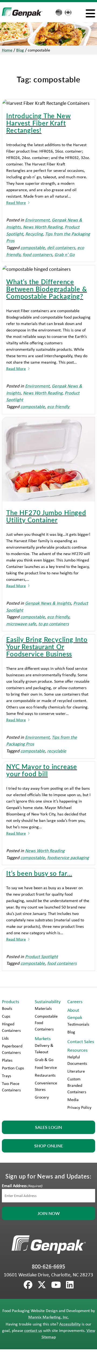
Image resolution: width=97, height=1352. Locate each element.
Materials (43, 1008)
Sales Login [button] (48, 1127)
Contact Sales (80, 1041)
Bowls (7, 1008)
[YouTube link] (56, 1285)
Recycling (34, 234)
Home (7, 50)
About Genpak (74, 1014)
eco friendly (58, 406)
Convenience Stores (46, 1086)
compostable (32, 247)
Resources (77, 1050)
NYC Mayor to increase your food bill (41, 770)
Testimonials (78, 1024)
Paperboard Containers (12, 1049)
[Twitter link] (41, 1285)
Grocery (42, 1097)
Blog (20, 50)
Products (10, 1001)
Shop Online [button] (48, 1146)
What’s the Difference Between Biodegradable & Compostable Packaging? (46, 289)
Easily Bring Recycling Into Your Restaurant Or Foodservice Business (47, 646)
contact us (33, 1330)
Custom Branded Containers (76, 1085)
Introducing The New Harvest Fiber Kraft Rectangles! (38, 123)
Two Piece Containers (11, 1087)
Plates (7, 1060)
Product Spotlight (41, 956)
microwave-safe (21, 623)
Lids (5, 1038)
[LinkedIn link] (70, 1285)
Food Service (46, 1067)
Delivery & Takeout (44, 1049)
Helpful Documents (77, 1060)
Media (73, 1099)
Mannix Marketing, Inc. (48, 1317)
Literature (76, 1071)
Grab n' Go (64, 254)
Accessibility (70, 1324)
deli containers (61, 247)
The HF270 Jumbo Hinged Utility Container (46, 516)
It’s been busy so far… (39, 873)
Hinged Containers (11, 1027)
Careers (74, 1001)
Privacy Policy (79, 1107)
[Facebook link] (28, 1285)
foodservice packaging (68, 857)
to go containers (53, 623)
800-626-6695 (48, 1266)
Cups (6, 1016)
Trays (6, 1075)
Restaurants (45, 1075)
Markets (43, 1038)
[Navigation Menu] (90, 13)
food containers (37, 254)
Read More (16, 202)
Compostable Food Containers (46, 1022)
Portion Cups (13, 1068)
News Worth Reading (43, 227)
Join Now (48, 1213)
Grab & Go (44, 1059)
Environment (37, 220)
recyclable (56, 751)
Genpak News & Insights (48, 603)
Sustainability (48, 1001)
